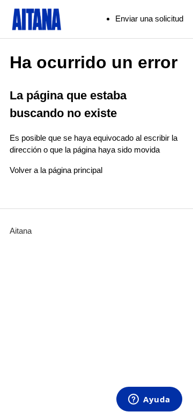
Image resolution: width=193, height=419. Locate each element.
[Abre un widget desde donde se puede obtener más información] (149, 400)
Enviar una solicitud (149, 18)
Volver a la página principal (56, 170)
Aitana (21, 230)
